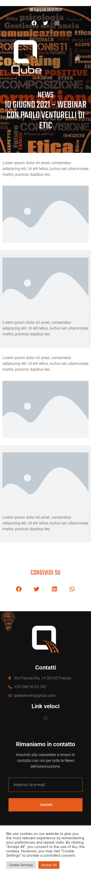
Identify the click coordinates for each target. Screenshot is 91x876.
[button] (77, 58)
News (46, 95)
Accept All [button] (49, 865)
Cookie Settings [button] (21, 865)
